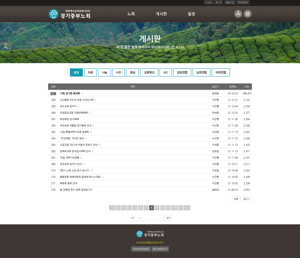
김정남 (215, 151)
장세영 (215, 112)
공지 (53, 93)
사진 (118, 72)
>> (187, 207)
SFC (165, 72)
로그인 (218, 2)
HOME (208, 2)
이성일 (215, 170)
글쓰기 (246, 199)
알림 (76, 72)
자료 (90, 72)
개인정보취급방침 (141, 249)
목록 (236, 199)
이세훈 (215, 144)
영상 (132, 72)
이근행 (215, 99)
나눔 (104, 72)
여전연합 (221, 72)
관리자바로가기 (160, 249)
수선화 (215, 125)
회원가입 (230, 2)
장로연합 (182, 72)
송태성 (215, 189)
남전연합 (201, 72)
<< (112, 207)
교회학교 (149, 72)
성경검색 (244, 2)
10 (174, 207)
